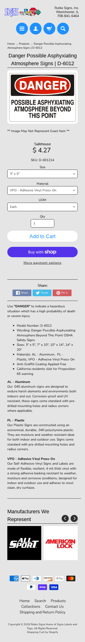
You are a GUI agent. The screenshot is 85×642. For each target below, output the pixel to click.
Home (11, 44)
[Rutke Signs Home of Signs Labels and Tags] (23, 12)
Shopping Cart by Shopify (42, 632)
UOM (42, 200)
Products (24, 44)
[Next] (74, 518)
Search (40, 600)
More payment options (43, 263)
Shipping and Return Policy (42, 612)
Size (42, 167)
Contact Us (54, 606)
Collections (30, 606)
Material (42, 183)
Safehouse (42, 144)
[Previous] (65, 518)
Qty (42, 216)
